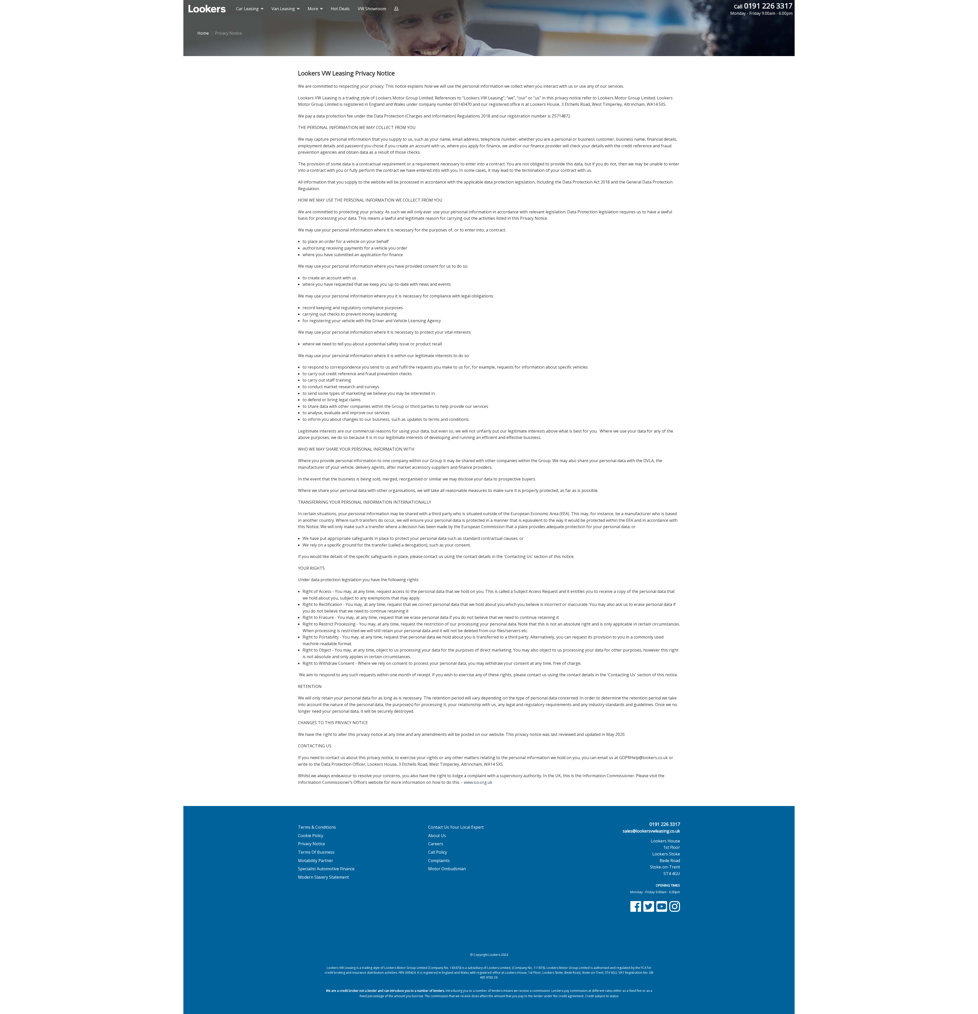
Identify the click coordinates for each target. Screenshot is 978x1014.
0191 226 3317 (761, 8)
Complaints (439, 860)
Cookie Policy (310, 835)
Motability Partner (315, 860)
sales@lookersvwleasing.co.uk (651, 831)
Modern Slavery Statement (323, 877)
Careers (435, 844)
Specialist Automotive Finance (326, 869)
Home (203, 32)
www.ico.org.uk (478, 782)
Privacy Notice (226, 33)
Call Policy (437, 852)
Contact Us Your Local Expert (456, 827)
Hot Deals (340, 8)
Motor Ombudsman (447, 869)
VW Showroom (372, 8)
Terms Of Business (316, 852)
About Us (437, 835)
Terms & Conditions (317, 827)
